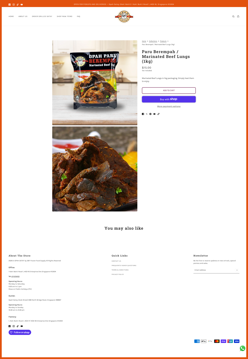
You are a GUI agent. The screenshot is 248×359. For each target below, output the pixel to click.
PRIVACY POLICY (118, 274)
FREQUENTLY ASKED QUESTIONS (124, 265)
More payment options (169, 106)
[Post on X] (147, 113)
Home (144, 41)
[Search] (233, 16)
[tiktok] (18, 4)
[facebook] (9, 4)
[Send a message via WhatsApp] (243, 348)
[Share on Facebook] (143, 113)
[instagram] (13, 4)
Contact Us (116, 261)
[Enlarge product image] (94, 82)
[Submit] (237, 270)
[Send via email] (154, 113)
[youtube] (22, 4)
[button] (158, 113)
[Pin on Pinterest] (150, 113)
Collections (153, 41)
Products (163, 41)
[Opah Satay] (124, 16)
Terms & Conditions (120, 270)
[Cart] (238, 16)
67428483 (15, 276)
